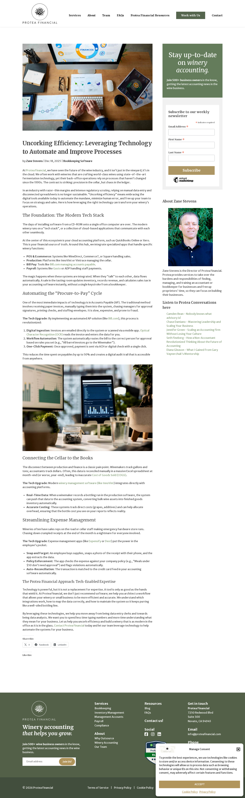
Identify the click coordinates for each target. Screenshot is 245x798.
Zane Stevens (34, 161)
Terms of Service (97, 787)
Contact (217, 15)
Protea (40, 14)
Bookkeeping (102, 708)
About (92, 15)
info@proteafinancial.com (204, 734)
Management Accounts (108, 716)
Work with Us (190, 15)
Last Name (176, 152)
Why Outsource (104, 738)
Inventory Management (109, 712)
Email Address (178, 126)
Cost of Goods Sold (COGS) (109, 475)
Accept (199, 784)
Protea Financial (36, 170)
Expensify (95, 541)
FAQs (120, 15)
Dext (108, 541)
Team (106, 15)
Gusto (57, 268)
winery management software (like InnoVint (86, 483)
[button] (238, 749)
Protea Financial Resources (150, 15)
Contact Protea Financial (69, 625)
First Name (176, 139)
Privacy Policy (207, 791)
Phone (193, 742)
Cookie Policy (190, 791)
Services (75, 15)
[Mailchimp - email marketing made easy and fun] (183, 182)
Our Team (100, 746)
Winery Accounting (106, 742)
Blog (147, 708)
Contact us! (153, 721)
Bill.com (113, 318)
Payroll (98, 721)
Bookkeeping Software (77, 161)
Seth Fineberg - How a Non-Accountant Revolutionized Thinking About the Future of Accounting (194, 341)
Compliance (101, 725)
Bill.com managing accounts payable (72, 264)
